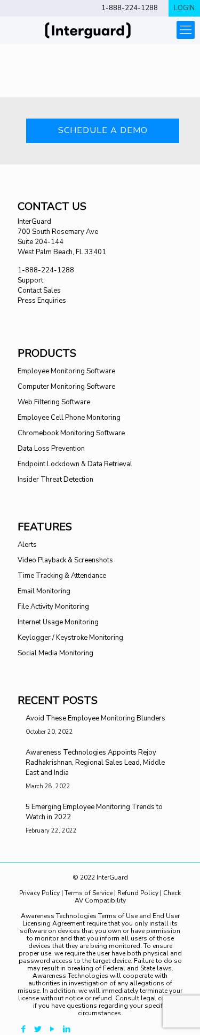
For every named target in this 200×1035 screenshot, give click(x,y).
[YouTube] (52, 1029)
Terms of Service (89, 893)
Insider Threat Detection (55, 479)
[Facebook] (23, 1029)
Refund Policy (137, 893)
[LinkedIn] (66, 1029)
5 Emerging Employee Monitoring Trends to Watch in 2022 (94, 812)
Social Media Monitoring (55, 653)
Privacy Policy (40, 893)
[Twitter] (37, 1029)
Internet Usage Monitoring (58, 622)
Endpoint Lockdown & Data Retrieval (75, 464)
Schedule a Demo (103, 130)
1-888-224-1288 (129, 8)
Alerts (27, 545)
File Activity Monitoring (53, 606)
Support (30, 280)
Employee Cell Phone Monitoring (69, 417)
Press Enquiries (42, 300)
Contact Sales (39, 290)
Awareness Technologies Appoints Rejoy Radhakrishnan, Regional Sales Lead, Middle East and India (95, 763)
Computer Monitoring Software (66, 386)
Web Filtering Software (54, 402)
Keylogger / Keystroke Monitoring (70, 637)
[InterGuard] (100, 30)
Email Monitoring (44, 591)
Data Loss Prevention (51, 448)
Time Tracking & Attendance (62, 576)
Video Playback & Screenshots (65, 560)
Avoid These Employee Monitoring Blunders (95, 718)
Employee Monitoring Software (66, 371)
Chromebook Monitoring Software (71, 433)
